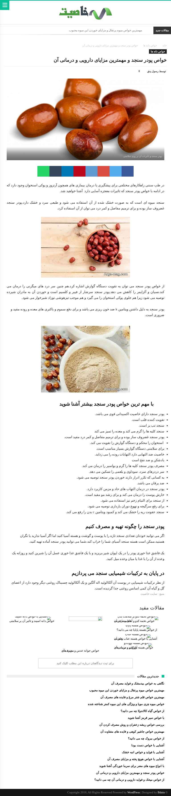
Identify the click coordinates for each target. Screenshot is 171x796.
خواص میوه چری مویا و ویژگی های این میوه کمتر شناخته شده (126, 704)
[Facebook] (38, 792)
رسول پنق (153, 71)
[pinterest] (79, 171)
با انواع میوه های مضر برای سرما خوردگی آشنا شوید (131, 766)
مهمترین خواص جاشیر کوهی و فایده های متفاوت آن (132, 731)
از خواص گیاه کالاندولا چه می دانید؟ (142, 711)
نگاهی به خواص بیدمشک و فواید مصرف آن (137, 683)
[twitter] (116, 171)
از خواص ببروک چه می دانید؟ (146, 738)
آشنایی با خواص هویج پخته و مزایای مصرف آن (135, 759)
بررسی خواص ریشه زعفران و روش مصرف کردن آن (131, 724)
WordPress (133, 792)
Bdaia (161, 792)
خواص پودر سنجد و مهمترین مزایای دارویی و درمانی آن (130, 772)
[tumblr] (55, 171)
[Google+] (22, 792)
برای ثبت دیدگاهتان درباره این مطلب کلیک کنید (85, 663)
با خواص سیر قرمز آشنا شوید (146, 717)
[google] (104, 171)
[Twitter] (30, 792)
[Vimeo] (6, 792)
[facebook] (128, 171)
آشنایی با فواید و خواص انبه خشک (143, 752)
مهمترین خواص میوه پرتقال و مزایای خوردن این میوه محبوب (105, 30)
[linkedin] (67, 171)
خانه (165, 45)
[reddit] (92, 171)
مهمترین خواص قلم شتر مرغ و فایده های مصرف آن (132, 697)
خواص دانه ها (150, 45)
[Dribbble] (14, 792)
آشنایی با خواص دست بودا (147, 745)
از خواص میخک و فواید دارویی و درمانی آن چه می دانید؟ (129, 779)
